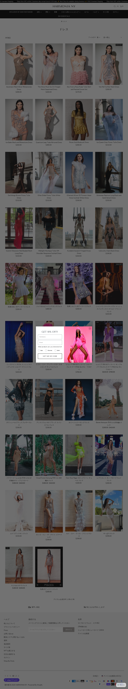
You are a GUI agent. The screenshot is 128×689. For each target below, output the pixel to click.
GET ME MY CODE (50, 356)
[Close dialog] (90, 328)
